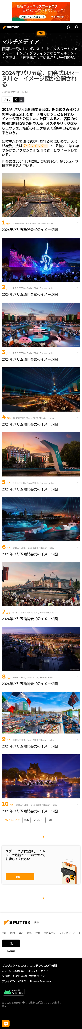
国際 (4, 933)
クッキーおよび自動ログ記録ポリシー (24, 976)
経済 (29, 933)
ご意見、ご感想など (14, 971)
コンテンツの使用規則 (43, 966)
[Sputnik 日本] (11, 28)
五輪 (49, 820)
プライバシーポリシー (15, 981)
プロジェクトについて (15, 966)
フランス (38, 820)
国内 (12, 933)
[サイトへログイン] (68, 27)
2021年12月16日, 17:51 (15, 92)
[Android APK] (14, 992)
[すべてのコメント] (6, 1023)
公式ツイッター (35, 146)
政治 (21, 933)
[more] (77, 222)
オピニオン (49, 933)
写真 (26, 820)
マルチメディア (12, 820)
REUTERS (19, 223)
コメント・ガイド (38, 971)
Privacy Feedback (40, 981)
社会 (37, 933)
